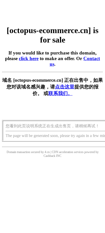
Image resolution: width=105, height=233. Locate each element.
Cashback (49, 156)
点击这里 (64, 86)
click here (28, 58)
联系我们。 (60, 93)
